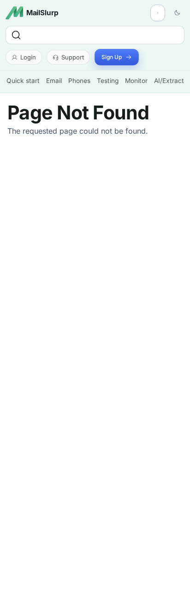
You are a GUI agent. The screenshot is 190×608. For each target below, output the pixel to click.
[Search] (95, 35)
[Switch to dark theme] (177, 13)
